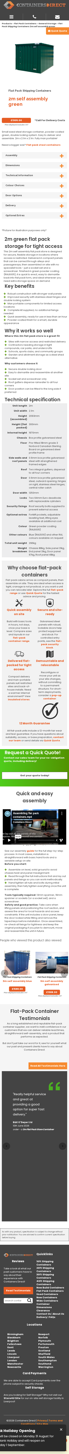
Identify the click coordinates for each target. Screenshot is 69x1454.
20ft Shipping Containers (45, 1269)
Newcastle (14, 1367)
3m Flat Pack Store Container (38, 1129)
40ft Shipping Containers (45, 1283)
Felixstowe (14, 1344)
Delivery (11, 205)
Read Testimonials (18, 1290)
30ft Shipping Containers (45, 1276)
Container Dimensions (44, 1305)
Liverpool (13, 1357)
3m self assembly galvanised (51, 981)
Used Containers (47, 1294)
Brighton (13, 1340)
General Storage (47, 23)
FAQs (52, 1317)
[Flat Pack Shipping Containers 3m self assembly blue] (17, 963)
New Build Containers (50, 1287)
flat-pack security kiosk (51, 644)
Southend (44, 1363)
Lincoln (12, 1353)
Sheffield (44, 1353)
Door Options (14, 195)
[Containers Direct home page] (34, 5)
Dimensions (13, 165)
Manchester (15, 1363)
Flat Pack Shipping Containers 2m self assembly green (32, 25)
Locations (34, 1325)
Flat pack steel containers (43, 144)
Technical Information (19, 175)
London (12, 1360)
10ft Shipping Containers (44, 1263)
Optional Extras (15, 215)
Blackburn (13, 1337)
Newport (43, 1334)
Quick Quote (34, 593)
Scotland (44, 1350)
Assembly (11, 155)
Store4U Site (12, 1398)
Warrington (45, 1367)
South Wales (46, 1357)
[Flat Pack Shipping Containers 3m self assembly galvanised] (52, 963)
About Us (58, 1313)
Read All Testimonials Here (47, 1065)
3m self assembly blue (17, 979)
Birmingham (15, 1334)
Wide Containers (47, 1300)
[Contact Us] (57, 16)
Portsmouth (46, 1344)
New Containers (46, 1297)
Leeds (11, 1350)
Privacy (42, 1420)
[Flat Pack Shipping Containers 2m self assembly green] (34, 57)
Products (7, 23)
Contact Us (43, 1313)
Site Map (42, 1423)
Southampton (47, 1360)
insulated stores (19, 699)
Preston (43, 1347)
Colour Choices (15, 185)
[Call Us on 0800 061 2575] (34, 16)
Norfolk (43, 1337)
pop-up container (52, 697)
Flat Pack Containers (25, 23)
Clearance (43, 1310)
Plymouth (44, 1340)
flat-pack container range (18, 639)
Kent (10, 1347)
